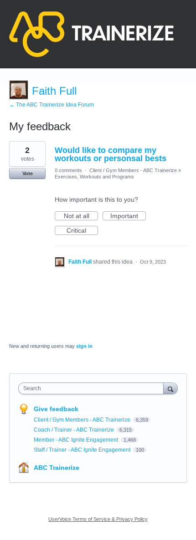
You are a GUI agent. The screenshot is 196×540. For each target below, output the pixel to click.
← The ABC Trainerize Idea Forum (51, 105)
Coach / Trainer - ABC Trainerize (74, 430)
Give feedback (56, 409)
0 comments (68, 170)
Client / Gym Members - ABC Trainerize (133, 170)
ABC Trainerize (56, 467)
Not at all (81, 216)
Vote (27, 173)
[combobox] (93, 388)
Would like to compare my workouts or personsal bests (110, 154)
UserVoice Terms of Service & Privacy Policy (98, 519)
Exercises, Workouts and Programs (94, 176)
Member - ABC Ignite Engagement (76, 440)
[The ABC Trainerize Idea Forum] (91, 34)
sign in (84, 346)
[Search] (170, 388)
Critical (82, 231)
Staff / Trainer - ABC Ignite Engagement (83, 450)
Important (128, 216)
